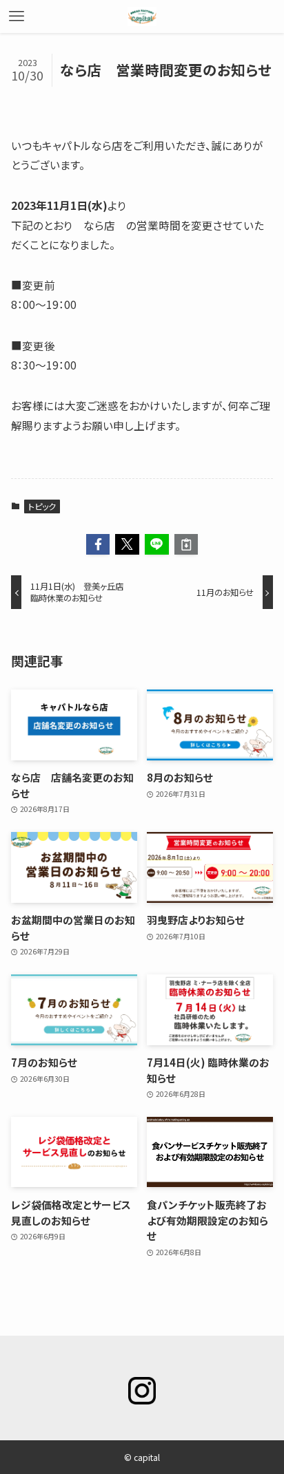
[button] (98, 544)
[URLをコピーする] (186, 544)
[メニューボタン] (16, 16)
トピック (42, 506)
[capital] (142, 16)
